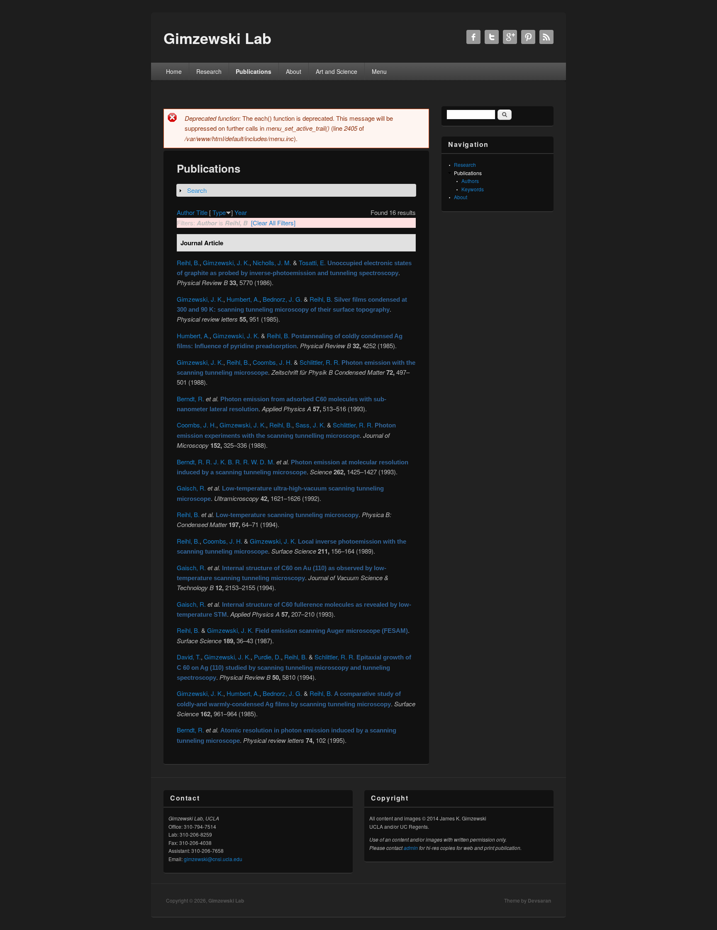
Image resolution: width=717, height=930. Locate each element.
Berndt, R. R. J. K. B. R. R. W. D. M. (226, 461)
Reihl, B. (188, 262)
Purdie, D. (267, 656)
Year (240, 212)
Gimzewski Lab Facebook (473, 37)
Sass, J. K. (310, 424)
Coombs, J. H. (272, 362)
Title (201, 212)
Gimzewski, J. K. (226, 262)
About (293, 71)
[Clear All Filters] (273, 222)
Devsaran (539, 900)
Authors (470, 180)
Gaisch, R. (191, 487)
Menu (379, 71)
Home (174, 71)
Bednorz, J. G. (282, 299)
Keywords (472, 189)
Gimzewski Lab (226, 900)
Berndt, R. (190, 398)
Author (186, 212)
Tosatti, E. (312, 262)
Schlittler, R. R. (320, 362)
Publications (253, 71)
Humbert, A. (243, 299)
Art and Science (336, 71)
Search (197, 190)
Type (219, 212)
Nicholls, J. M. (272, 262)
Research (209, 71)
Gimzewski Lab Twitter (492, 37)
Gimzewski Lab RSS (546, 37)
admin (411, 847)
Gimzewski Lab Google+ (510, 37)
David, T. (189, 656)
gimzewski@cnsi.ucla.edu (213, 858)
